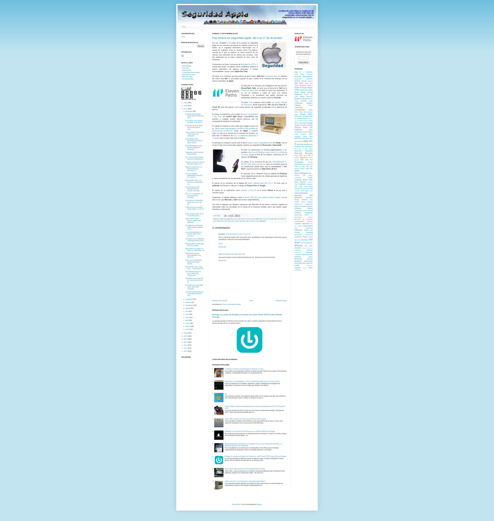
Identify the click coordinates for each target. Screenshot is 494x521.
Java (311, 130)
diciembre (189, 111)
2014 (186, 339)
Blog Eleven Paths (188, 75)
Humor (305, 127)
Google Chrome (300, 125)
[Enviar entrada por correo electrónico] (225, 215)
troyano (298, 268)
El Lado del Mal (187, 79)
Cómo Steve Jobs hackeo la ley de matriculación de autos (245, 469)
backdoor (304, 206)
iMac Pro (277, 219)
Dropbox (310, 112)
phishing (298, 261)
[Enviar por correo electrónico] (229, 215)
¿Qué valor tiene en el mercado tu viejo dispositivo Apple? (245, 481)
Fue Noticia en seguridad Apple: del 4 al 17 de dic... (194, 202)
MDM (296, 138)
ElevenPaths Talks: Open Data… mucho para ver (194, 268)
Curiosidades (300, 110)
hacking (309, 232)
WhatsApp (298, 195)
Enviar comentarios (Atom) (231, 304)
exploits (298, 224)
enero (188, 329)
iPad (297, 242)
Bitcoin (302, 96)
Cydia (310, 110)
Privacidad (299, 162)
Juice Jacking (300, 134)
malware (309, 252)
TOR (296, 184)
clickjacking (298, 210)
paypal (310, 256)
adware (310, 202)
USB (311, 188)
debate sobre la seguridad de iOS (260, 143)
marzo (188, 323)
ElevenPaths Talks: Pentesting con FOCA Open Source (193, 141)
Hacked (310, 125)
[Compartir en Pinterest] (239, 215)
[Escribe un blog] (231, 215)
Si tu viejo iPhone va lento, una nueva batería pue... (194, 158)
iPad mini (309, 243)
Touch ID (252, 221)
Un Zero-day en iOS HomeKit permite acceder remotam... (193, 189)
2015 (186, 336)
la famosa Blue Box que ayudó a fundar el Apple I (262, 197)
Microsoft (298, 153)
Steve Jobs (231, 221)
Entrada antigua (281, 301)
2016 (186, 333)
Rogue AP (309, 164)
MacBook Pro (300, 146)
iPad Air (303, 243)
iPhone (298, 245)
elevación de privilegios (304, 219)
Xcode (297, 202)
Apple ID (298, 88)
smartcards (309, 265)
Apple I (310, 85)
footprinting (309, 228)
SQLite (303, 168)
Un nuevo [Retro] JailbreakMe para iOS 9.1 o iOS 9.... (193, 175)
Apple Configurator (301, 85)
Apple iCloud (307, 92)
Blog (184, 27)
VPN (302, 191)
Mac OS (300, 141)
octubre (188, 302)
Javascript (298, 132)
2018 (186, 106)
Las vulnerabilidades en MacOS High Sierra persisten (193, 234)
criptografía (309, 213)
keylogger (298, 250)
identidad (298, 248)
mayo (188, 317)
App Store (299, 83)
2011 (186, 348)
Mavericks (298, 151)
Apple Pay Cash (232, 219)
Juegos (310, 132)
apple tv (297, 206)
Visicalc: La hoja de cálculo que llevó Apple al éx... (194, 163)
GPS (296, 123)
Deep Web (302, 112)
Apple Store (304, 90)
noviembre (189, 299)
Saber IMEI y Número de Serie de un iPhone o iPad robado (245, 419)
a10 (219, 254)
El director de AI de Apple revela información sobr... (194, 127)
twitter (310, 268)
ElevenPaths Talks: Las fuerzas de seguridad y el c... (194, 182)
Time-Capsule (308, 186)
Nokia (305, 155)
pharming (310, 259)
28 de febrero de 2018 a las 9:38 (233, 254)
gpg (311, 230)
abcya (220, 244)
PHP (311, 160)
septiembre (190, 305)
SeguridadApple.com (303, 173)
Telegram (310, 184)
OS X (310, 155)
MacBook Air (308, 144)
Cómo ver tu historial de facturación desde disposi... (193, 262)
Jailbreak (298, 130)
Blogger (259, 504)
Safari (297, 171)
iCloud (305, 237)
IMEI (311, 127)
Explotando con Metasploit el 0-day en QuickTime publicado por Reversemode (252, 381)
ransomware (308, 261)
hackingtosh (298, 234)
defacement (298, 215)
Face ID (265, 219)
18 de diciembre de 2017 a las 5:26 (238, 234)
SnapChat (298, 177)
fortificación (299, 230)
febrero (188, 326)
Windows (298, 197)
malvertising (298, 252)
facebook (305, 224)
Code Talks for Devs (243, 219)
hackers (297, 232)
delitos (307, 215)
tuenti (304, 268)
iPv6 (306, 246)
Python (310, 162)
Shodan (297, 175)
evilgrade (310, 221)
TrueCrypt (305, 188)
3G (300, 72)
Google (271, 219)
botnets (310, 208)
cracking (298, 213)
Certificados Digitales (304, 103)
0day (296, 72)
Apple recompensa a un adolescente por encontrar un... (193, 169)
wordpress (298, 270)
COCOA (303, 101)
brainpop (221, 234)
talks (247, 221)
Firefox (305, 118)
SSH (307, 168)
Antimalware (308, 76)
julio (187, 311)
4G (304, 72)
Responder (222, 247)
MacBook (300, 144)
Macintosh (309, 146)
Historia (298, 127)
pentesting (298, 259)
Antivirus (310, 79)
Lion (311, 136)
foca (296, 228)
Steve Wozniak (240, 221)
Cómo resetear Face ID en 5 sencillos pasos (194, 215)
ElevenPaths (186, 66)
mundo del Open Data (249, 90)
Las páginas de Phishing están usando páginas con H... (194, 227)
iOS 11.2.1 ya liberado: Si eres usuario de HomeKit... (194, 195)
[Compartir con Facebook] (236, 215)
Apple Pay (223, 219)
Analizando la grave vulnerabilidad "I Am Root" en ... (193, 255)
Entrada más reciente (219, 301)
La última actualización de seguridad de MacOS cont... (194, 293)
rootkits (297, 265)
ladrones (309, 250)
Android (298, 76)
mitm (303, 254)
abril (187, 320)
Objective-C (304, 157)
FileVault (306, 116)
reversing (298, 263)
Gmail (304, 123)
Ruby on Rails (300, 166)
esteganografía (299, 221)
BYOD (306, 94)
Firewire (305, 120)
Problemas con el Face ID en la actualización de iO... (194, 280)
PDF (302, 160)
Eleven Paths (306, 114)
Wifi (311, 195)
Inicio (251, 301)
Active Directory (307, 74)
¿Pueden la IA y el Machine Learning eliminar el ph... (195, 240)
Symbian (310, 182)
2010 (186, 351)
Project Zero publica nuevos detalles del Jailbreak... (193, 220)
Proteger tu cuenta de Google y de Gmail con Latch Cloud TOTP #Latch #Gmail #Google (255, 456)
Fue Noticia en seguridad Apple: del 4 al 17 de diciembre (247, 38)
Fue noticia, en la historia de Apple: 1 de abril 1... (194, 121)
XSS (311, 200)
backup (310, 206)
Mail (306, 148)
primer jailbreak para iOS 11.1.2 (260, 183)
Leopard (298, 136)
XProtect (305, 200)
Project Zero (220, 221)
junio (187, 314)
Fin (226, 394)
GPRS (311, 120)
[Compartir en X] (234, 215)
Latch (311, 134)
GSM (300, 123)
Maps (311, 148)
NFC (300, 155)
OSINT (297, 157)
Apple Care (309, 83)
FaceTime (298, 116)
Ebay (296, 114)
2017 (186, 109)
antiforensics (299, 204)
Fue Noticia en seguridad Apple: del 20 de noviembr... (194, 287)
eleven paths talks (256, 219)
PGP (306, 160)
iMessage (304, 240)
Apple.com (298, 94)
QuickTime (298, 164)
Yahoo (303, 202)
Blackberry (298, 99)
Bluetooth (306, 99)
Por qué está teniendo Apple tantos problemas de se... (194, 116)
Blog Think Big (187, 77)
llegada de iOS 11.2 (250, 64)
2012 (186, 345)
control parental (308, 210)
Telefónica (302, 184)
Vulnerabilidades (261, 221)
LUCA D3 (185, 68)
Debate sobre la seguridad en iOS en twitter (194, 244)
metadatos (298, 254)
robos (304, 263)
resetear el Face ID (248, 190)
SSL (311, 168)
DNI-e (296, 112)
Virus (307, 191)
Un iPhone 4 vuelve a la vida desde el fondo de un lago (244, 369)
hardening (298, 237)
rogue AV (309, 263)
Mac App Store (304, 138)
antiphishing (309, 204)
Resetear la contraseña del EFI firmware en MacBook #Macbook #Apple (250, 431)
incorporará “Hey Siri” (272, 76)
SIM (307, 166)
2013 (186, 342)
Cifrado (298, 105)
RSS (183, 37)
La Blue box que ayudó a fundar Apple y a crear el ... (194, 209)
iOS (281, 219)
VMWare (297, 191)
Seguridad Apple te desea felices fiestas (194, 153)
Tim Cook (298, 186)
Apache (310, 81)
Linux (305, 136)
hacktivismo (309, 234)
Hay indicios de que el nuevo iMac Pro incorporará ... (193, 273)
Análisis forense (301, 81)
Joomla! (304, 132)
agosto (188, 308)
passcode (309, 254)
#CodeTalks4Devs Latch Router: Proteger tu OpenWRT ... (193, 147)
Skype (311, 175)
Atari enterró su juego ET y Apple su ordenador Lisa (194, 249)
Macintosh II (299, 148)
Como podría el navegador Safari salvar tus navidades (194, 134)
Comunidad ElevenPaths (191, 72)
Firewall (299, 120)
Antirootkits (298, 79)
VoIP (311, 191)
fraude (306, 230)
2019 (186, 103)
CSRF (311, 101)
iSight (311, 246)
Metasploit (309, 151)
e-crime (310, 217)
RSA (304, 164)
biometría (298, 208)
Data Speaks (186, 70)
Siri (226, 221)
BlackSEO (309, 96)
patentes (298, 257)
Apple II (305, 88)
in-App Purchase (307, 248)
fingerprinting (308, 226)
